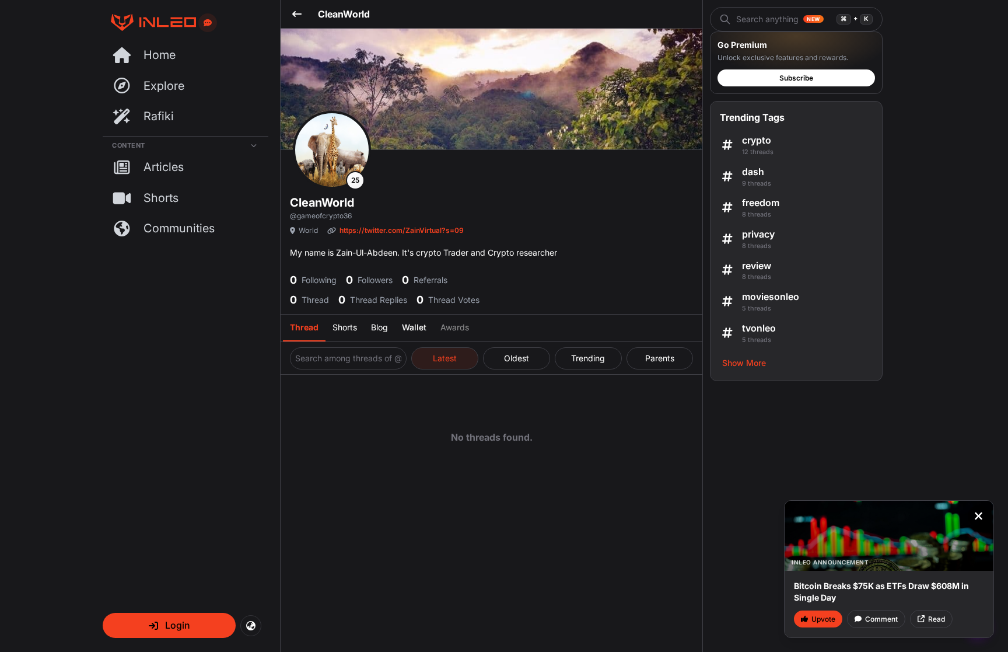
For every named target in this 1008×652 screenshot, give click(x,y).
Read (936, 619)
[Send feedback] (207, 22)
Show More (744, 363)
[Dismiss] (978, 516)
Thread (304, 327)
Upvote (823, 619)
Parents (659, 358)
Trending (588, 358)
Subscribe (796, 78)
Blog (379, 327)
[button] (169, 625)
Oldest (516, 358)
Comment (881, 619)
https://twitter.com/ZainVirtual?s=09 (402, 230)
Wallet (414, 327)
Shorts (344, 327)
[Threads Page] (149, 22)
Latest (445, 358)
